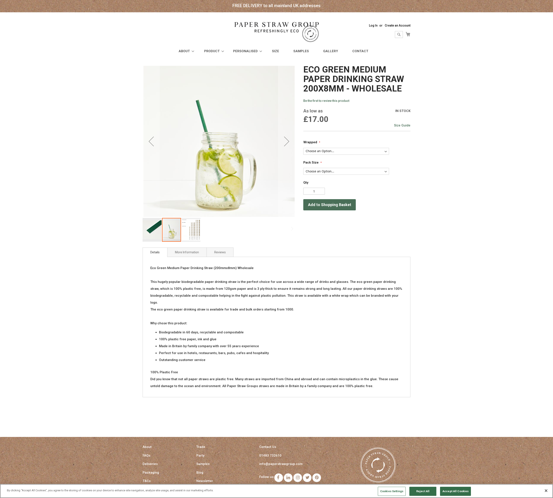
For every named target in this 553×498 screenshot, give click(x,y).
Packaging (151, 472)
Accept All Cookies (455, 491)
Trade (200, 447)
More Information (187, 252)
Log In (373, 25)
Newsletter (204, 481)
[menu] (276, 51)
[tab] (155, 252)
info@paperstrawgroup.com (281, 464)
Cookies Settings (391, 491)
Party (200, 455)
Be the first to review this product (326, 100)
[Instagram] (297, 477)
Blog (199, 472)
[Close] (546, 490)
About (147, 447)
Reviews (220, 252)
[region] (276, 491)
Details (155, 252)
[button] (151, 141)
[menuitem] (185, 51)
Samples (203, 464)
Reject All (422, 491)
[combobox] (399, 34)
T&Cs (147, 481)
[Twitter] (307, 477)
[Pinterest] (316, 477)
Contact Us (267, 447)
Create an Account (397, 25)
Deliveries (150, 464)
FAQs (146, 455)
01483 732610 (270, 455)
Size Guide (402, 125)
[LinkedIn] (288, 477)
